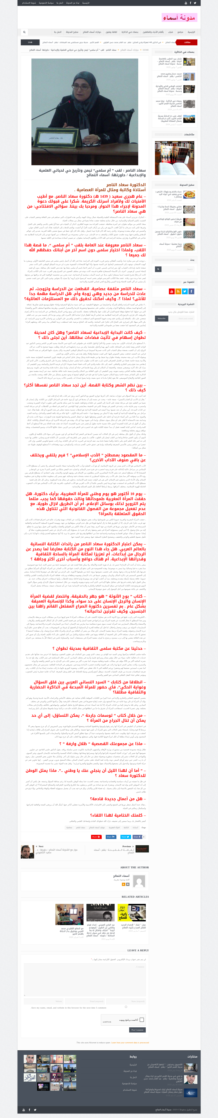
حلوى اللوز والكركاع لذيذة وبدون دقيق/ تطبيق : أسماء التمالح (168, 233)
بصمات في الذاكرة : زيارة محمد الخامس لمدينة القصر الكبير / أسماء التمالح (169, 103)
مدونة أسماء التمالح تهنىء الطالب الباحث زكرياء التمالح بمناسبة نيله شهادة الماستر (53, 42)
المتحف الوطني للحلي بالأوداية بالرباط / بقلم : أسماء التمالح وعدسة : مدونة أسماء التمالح (169, 88)
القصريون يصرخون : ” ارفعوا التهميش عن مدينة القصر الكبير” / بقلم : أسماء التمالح (164, 1066)
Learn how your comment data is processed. (112, 1043)
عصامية (69, 827)
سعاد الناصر (80, 827)
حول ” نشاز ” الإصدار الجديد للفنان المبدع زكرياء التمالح (133, 926)
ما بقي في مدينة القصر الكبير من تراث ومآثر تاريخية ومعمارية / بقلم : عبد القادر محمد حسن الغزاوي (163, 1078)
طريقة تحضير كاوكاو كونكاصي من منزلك (169, 220)
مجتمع (180, 32)
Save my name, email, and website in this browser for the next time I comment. (68, 1008)
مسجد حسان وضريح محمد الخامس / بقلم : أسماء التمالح (169, 75)
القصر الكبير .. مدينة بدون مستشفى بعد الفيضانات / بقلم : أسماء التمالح (118, 42)
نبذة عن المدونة (72, 3)
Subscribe (162, 318)
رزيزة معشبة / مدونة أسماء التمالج (170, 245)
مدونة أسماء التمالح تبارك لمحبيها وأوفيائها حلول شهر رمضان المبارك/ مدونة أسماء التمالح (163, 1091)
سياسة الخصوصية (46, 3)
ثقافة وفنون (111, 32)
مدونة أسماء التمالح (163, 1110)
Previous (126, 846)
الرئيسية (85, 3)
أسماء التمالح (121, 876)
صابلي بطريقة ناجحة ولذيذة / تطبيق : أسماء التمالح (169, 208)
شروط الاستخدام (29, 3)
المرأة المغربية (114, 827)
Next (41, 846)
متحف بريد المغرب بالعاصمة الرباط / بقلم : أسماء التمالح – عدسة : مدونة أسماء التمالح (169, 61)
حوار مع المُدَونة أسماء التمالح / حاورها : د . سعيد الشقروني (57, 851)
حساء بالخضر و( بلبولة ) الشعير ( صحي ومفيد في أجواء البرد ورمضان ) (168, 194)
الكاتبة (126, 827)
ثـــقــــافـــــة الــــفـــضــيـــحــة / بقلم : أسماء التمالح (114, 851)
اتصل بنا (60, 3)
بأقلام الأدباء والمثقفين (153, 32)
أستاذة (135, 827)
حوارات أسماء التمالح (92, 32)
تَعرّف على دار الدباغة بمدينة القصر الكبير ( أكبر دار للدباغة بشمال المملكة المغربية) (170, 118)
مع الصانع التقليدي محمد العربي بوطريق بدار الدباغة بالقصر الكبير (71, 931)
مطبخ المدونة (72, 32)
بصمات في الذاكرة (130, 32)
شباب (170, 32)
